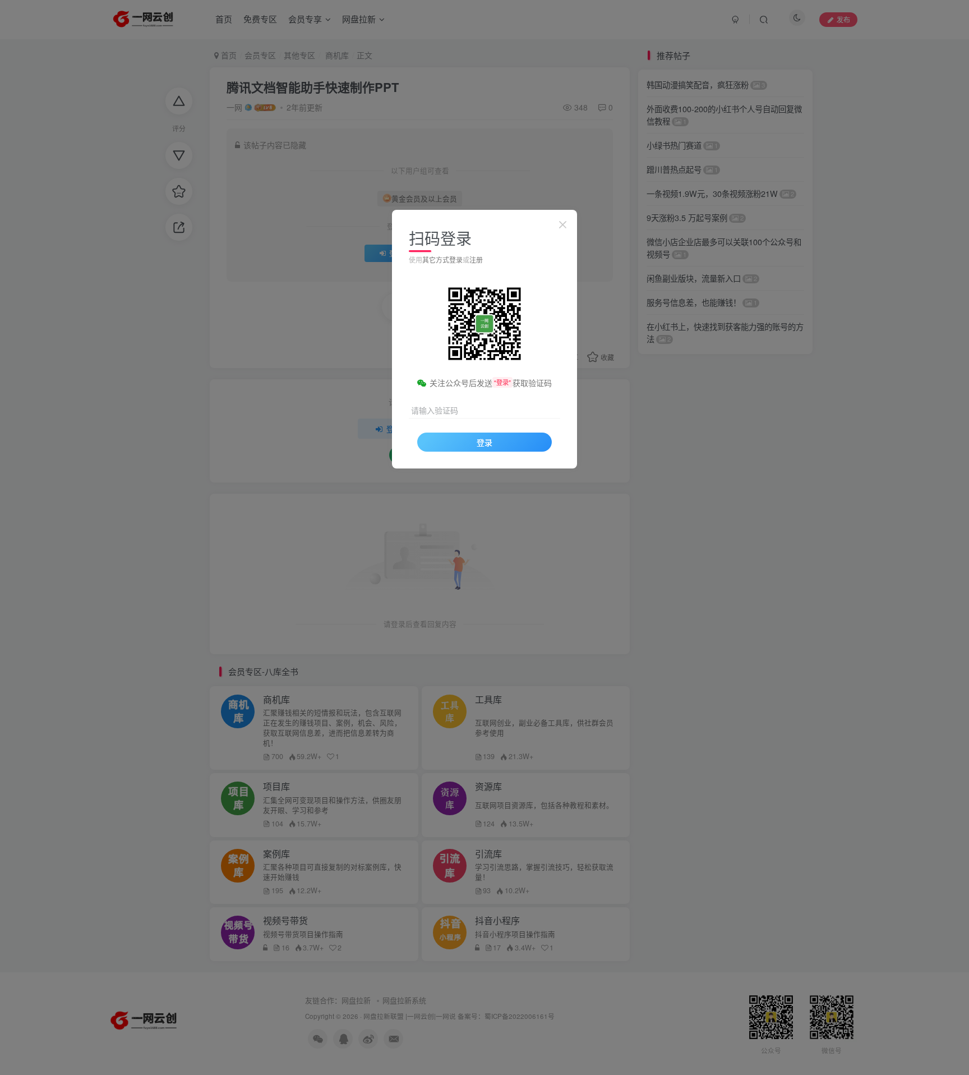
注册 (476, 259)
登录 (484, 442)
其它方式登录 (442, 259)
